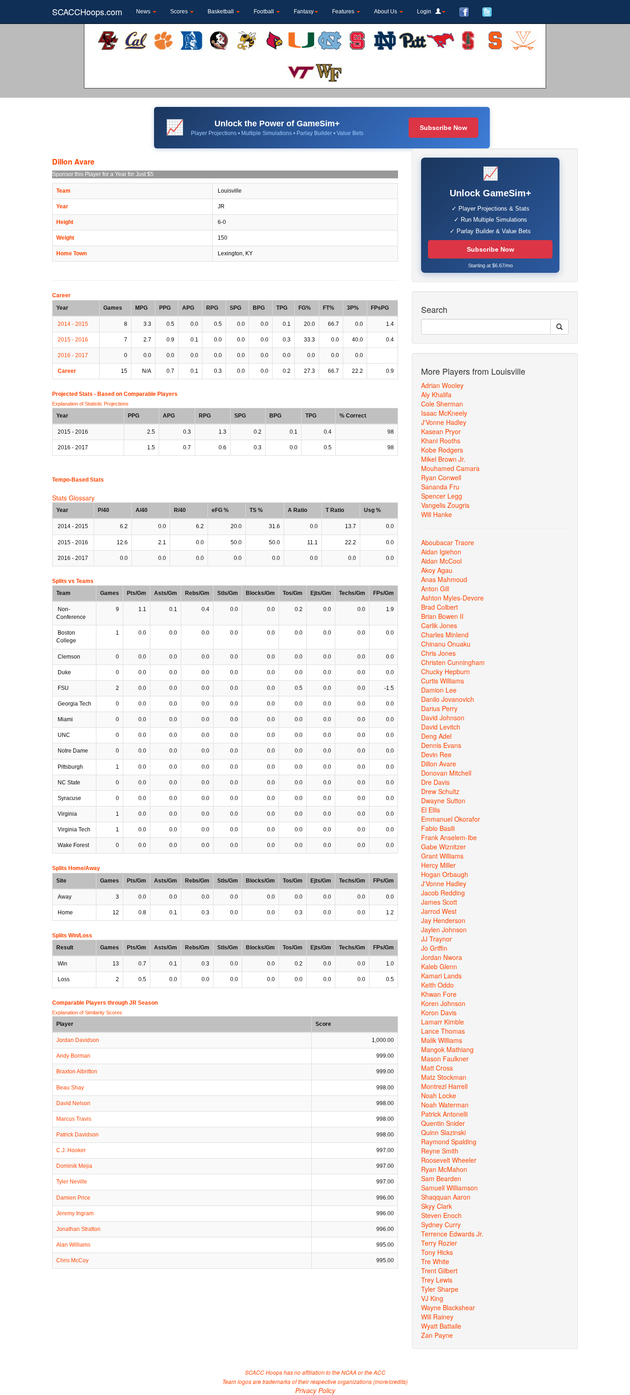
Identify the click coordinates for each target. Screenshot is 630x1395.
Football (264, 11)
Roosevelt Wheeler (448, 1160)
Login (426, 11)
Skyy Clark (436, 1206)
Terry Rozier (439, 1243)
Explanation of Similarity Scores (87, 1012)
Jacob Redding (443, 892)
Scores (179, 11)
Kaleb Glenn (439, 966)
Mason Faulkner (445, 1058)
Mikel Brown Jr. (443, 459)
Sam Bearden (441, 1178)
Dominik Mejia (74, 1166)
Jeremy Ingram (75, 1213)
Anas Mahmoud (444, 579)
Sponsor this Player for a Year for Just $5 (103, 174)
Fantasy (304, 11)
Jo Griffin (434, 948)
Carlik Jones (439, 625)
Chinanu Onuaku (445, 643)
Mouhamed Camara (450, 468)
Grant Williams (442, 855)
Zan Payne (437, 1335)
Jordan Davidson (77, 1040)
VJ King (432, 1298)
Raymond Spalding (448, 1141)
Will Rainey (437, 1316)
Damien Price (73, 1198)
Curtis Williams (442, 680)
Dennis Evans (441, 745)
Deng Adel (436, 736)
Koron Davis (439, 1012)
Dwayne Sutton (443, 800)
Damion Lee (439, 690)
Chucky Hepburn (445, 671)
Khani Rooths (440, 440)
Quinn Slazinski (443, 1132)
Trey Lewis (436, 1279)
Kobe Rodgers (442, 449)
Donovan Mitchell (446, 772)
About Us (386, 11)
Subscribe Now (443, 127)
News (144, 11)
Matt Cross (437, 1067)
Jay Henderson (443, 920)
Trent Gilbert (439, 1270)
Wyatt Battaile (441, 1325)
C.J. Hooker (71, 1150)
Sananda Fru (440, 486)
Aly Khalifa (436, 394)
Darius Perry (439, 708)
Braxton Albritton (76, 1071)
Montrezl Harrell (444, 1086)
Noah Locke (438, 1095)
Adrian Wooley (442, 385)
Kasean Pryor (441, 431)
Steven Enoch (441, 1215)
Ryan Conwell (441, 477)
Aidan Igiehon (441, 551)
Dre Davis (435, 782)
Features (344, 11)
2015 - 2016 (73, 339)
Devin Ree (436, 754)
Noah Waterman (445, 1104)
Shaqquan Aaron (445, 1196)
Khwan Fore (439, 994)
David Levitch (440, 726)
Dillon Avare (438, 763)
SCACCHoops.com (87, 12)
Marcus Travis (73, 1119)
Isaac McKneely (444, 413)
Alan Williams (73, 1245)
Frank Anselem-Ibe (449, 837)
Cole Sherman (442, 403)
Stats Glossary (73, 497)
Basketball (221, 11)
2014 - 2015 (73, 324)
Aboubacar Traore (447, 542)
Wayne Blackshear (448, 1307)
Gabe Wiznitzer (443, 846)
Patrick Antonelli (444, 1113)
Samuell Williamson (449, 1187)
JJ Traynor (436, 938)
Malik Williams (441, 1040)
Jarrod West (439, 911)
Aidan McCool (441, 560)
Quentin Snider (443, 1123)
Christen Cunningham (453, 662)
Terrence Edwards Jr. (452, 1233)
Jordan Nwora (441, 957)
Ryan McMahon (444, 1169)
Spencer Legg (441, 495)
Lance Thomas (443, 1031)
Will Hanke (436, 514)
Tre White (435, 1261)
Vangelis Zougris (445, 505)
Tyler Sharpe (439, 1289)
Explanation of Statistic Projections (90, 403)
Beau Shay (70, 1087)
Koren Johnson (443, 1003)
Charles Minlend (445, 634)
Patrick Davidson (77, 1134)
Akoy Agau (436, 570)
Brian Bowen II (442, 616)
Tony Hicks (437, 1252)
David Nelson (73, 1103)
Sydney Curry (441, 1224)
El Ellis (430, 809)
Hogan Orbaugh (444, 874)
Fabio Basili (438, 828)
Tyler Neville (71, 1181)
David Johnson (442, 717)
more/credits (390, 1381)
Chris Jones (438, 653)
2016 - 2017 (73, 355)
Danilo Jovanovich (447, 699)
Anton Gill (435, 588)
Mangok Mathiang (447, 1049)
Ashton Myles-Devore (452, 597)
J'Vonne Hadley (443, 422)
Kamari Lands (441, 975)
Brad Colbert (439, 607)
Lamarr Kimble (442, 1021)
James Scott (439, 901)
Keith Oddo (437, 984)
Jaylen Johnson (444, 929)
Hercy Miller (438, 865)
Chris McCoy (72, 1260)
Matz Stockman (443, 1077)
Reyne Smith (439, 1150)
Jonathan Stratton (78, 1229)
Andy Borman (73, 1056)
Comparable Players (151, 394)
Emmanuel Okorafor (450, 819)
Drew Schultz (440, 791)
